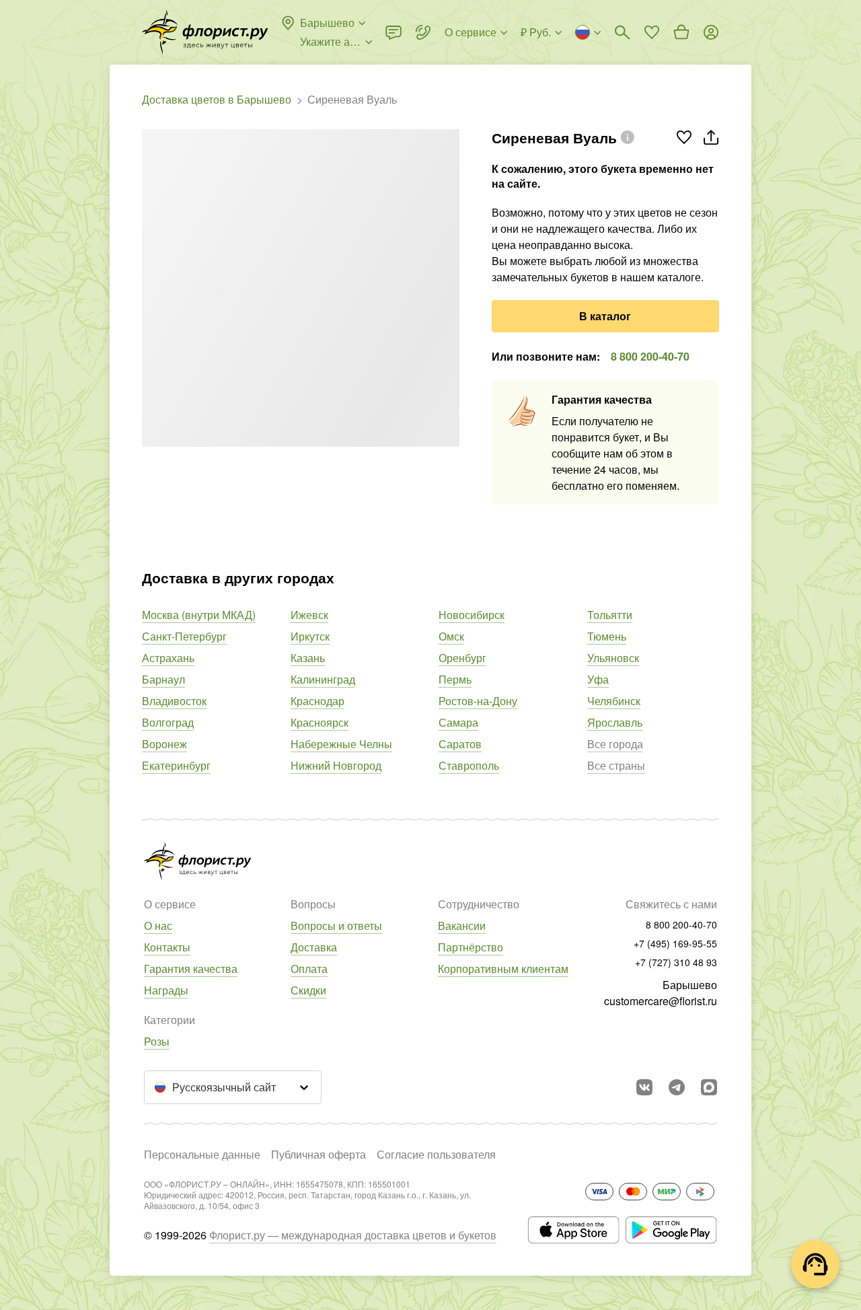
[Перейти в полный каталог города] (205, 32)
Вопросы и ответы (336, 925)
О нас (158, 925)
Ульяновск (613, 657)
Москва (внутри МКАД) (199, 614)
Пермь (455, 679)
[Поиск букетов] (622, 32)
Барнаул (163, 679)
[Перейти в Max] (709, 1087)
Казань (308, 657)
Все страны (616, 765)
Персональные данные (202, 1154)
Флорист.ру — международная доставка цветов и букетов (352, 1235)
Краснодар (317, 700)
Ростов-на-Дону (478, 700)
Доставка (314, 947)
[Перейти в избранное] (651, 32)
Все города (615, 744)
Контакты (167, 947)
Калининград (323, 679)
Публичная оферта (318, 1154)
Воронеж (164, 744)
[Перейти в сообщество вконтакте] (644, 1087)
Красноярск (319, 722)
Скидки (308, 990)
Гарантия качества (190, 968)
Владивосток (174, 700)
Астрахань (168, 657)
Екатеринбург (176, 765)
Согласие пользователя (436, 1154)
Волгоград (168, 722)
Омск (451, 636)
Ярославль (614, 722)
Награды (166, 990)
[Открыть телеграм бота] (676, 1087)
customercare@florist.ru (660, 1001)
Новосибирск (471, 614)
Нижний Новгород (336, 765)
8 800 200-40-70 (650, 356)
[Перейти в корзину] (681, 32)
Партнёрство (470, 947)
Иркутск (310, 636)
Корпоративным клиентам (503, 968)
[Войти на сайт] (711, 32)
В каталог (605, 316)
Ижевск (309, 614)
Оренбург (462, 657)
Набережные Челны (341, 744)
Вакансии (462, 925)
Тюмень (606, 636)
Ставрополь (469, 765)
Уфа (598, 679)
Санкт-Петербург (184, 636)
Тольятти (609, 614)
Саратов (460, 744)
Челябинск (613, 700)
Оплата (309, 968)
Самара (458, 722)
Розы (157, 1041)
